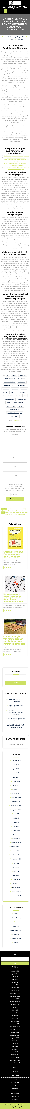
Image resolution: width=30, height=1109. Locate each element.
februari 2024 (16, 883)
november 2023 (16, 896)
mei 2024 (16, 871)
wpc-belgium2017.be (15, 7)
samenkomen (23, 392)
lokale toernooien (9, 385)
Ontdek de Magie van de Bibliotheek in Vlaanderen (16, 706)
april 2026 (16, 777)
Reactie (15, 434)
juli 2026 (16, 765)
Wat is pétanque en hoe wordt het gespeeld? (16, 156)
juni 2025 (16, 818)
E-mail (15, 467)
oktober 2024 (16, 851)
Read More (7, 567)
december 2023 (16, 892)
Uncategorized (18, 420)
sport (25, 396)
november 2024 (16, 847)
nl (16, 922)
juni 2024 (16, 867)
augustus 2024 (16, 859)
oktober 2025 (16, 801)
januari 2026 (16, 789)
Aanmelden (15, 1071)
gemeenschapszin (10, 378)
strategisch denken (9, 399)
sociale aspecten (8, 396)
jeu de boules (21, 382)
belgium (16, 914)
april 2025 (16, 826)
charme (14, 375)
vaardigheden (11, 406)
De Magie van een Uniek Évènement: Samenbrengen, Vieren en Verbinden (13, 598)
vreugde (20, 406)
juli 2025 (16, 814)
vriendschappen (14, 409)
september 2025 (16, 806)
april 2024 (16, 875)
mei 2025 (16, 822)
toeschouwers (22, 399)
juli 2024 (16, 863)
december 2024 (16, 842)
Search (15, 963)
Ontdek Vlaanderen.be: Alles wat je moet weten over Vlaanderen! (16, 712)
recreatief (13, 392)
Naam (15, 458)
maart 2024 (16, 879)
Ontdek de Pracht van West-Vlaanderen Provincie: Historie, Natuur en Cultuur (16, 725)
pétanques (24, 389)
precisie (5, 392)
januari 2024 (16, 887)
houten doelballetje (9, 382)
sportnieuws (16, 934)
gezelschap (21, 378)
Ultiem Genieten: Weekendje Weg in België (16, 719)
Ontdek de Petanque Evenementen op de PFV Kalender (13, 554)
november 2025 (16, 797)
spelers (18, 396)
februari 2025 (16, 834)
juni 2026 (16, 769)
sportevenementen (16, 930)
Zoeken (16, 671)
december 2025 (16, 793)
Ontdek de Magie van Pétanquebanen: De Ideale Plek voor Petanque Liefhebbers (14, 640)
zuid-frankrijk (14, 416)
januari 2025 (16, 838)
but (8, 375)
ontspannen (6, 389)
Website (15, 475)
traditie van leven (18, 402)
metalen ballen (21, 385)
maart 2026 (16, 781)
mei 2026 (16, 773)
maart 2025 (16, 830)
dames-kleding (16, 918)
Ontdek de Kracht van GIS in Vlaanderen (16, 700)
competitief (23, 375)
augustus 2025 (16, 810)
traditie (8, 402)
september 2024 (16, 855)
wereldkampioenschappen (15, 413)
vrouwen (16, 942)
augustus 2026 (16, 760)
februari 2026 (16, 785)
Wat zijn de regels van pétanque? (16, 158)
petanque (15, 389)
